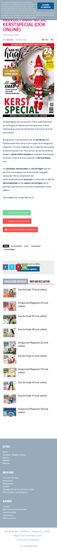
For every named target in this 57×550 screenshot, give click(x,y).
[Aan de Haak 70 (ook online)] (10, 292)
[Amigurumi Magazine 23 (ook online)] (10, 306)
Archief (6, 486)
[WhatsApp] (24, 267)
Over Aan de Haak (10, 478)
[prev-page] (4, 422)
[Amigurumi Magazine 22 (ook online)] (10, 350)
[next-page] (9, 422)
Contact (6, 506)
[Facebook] (5, 267)
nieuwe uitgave (9, 249)
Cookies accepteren (28, 269)
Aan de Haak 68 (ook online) (32, 329)
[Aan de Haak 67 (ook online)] (10, 359)
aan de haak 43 (16, 246)
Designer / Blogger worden (14, 455)
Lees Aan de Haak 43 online (18, 213)
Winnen (6, 463)
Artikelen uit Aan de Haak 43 (18, 221)
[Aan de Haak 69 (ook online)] (10, 319)
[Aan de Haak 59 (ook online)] (10, 399)
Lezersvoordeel (9, 512)
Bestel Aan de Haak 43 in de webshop (22, 230)
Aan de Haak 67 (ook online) (32, 355)
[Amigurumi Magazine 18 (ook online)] (10, 412)
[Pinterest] (18, 267)
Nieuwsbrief (8, 483)
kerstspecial (35, 246)
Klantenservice (9, 518)
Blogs (5, 452)
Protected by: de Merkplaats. (15, 492)
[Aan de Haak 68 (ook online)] (10, 332)
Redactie (10, 40)
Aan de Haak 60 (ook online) (32, 382)
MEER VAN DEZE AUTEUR (40, 281)
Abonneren (8, 480)
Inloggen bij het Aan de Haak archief (18, 489)
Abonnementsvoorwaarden (15, 509)
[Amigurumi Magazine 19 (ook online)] (10, 372)
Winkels (6, 460)
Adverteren (8, 515)
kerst (26, 246)
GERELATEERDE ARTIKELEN (15, 281)
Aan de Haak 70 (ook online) (32, 289)
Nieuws (6, 457)
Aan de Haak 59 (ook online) (32, 395)
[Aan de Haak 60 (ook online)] (10, 385)
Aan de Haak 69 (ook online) (32, 316)
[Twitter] (12, 267)
